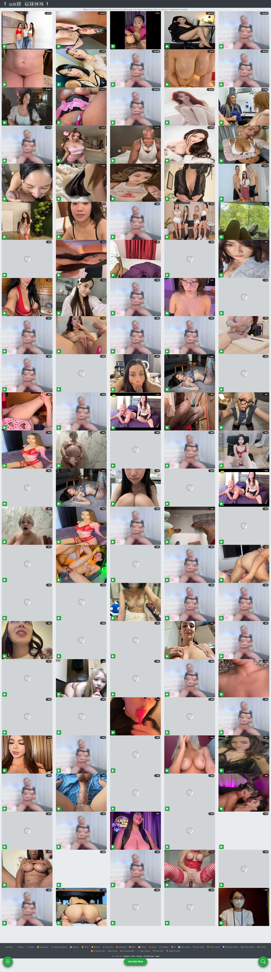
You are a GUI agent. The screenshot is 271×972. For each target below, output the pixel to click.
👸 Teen (85, 947)
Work (133, 956)
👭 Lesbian (164, 947)
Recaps (139, 956)
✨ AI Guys (113, 951)
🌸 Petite (142, 947)
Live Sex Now (135, 961)
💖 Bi (173, 947)
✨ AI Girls (261, 947)
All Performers (148, 956)
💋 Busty (152, 947)
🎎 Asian (9, 947)
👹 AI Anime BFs (127, 951)
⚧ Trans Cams (213, 947)
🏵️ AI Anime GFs (98, 951)
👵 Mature (74, 947)
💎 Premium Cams (230, 947)
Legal (157, 956)
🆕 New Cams (184, 947)
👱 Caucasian (43, 947)
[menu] (8, 961)
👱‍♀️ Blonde (95, 947)
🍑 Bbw (132, 947)
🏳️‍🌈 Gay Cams (198, 947)
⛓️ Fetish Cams (247, 947)
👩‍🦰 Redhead (121, 947)
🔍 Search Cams (173, 951)
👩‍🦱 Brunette (108, 947)
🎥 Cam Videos (143, 951)
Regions (127, 956)
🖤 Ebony (19, 947)
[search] (263, 961)
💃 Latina (30, 947)
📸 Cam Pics (158, 951)
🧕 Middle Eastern (59, 947)
